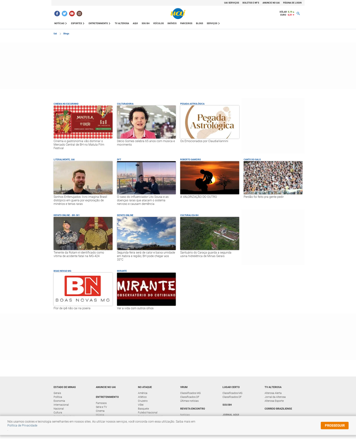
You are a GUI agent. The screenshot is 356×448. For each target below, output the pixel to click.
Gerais (57, 393)
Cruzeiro (143, 400)
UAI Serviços (231, 2)
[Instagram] (79, 13)
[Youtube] (72, 13)
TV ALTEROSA (122, 23)
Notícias (185, 414)
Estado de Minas (65, 387)
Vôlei (141, 404)
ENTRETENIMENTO (98, 23)
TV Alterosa (273, 387)
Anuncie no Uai (271, 2)
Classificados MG (232, 393)
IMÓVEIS (172, 23)
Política (58, 396)
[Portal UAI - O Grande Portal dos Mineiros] (178, 13)
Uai (55, 33)
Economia (59, 400)
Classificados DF (189, 396)
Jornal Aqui (230, 414)
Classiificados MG (190, 393)
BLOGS (199, 23)
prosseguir (335, 425)
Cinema (100, 410)
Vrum (183, 387)
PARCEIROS (186, 23)
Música (100, 414)
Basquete (143, 408)
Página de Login (292, 2)
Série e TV (101, 406)
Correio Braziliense (278, 408)
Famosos (101, 403)
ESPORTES (76, 23)
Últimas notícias (189, 400)
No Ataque (145, 387)
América (142, 393)
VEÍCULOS (158, 23)
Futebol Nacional (147, 412)
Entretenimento (107, 396)
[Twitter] (64, 13)
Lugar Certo (231, 387)
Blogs (66, 33)
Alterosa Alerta (273, 393)
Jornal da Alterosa (275, 396)
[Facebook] (57, 13)
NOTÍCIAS (59, 23)
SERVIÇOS (212, 23)
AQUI (135, 23)
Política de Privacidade (22, 425)
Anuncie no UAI (106, 387)
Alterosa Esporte (274, 400)
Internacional (61, 404)
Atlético (142, 396)
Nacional (59, 408)
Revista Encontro (192, 408)
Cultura (58, 412)
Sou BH (145, 23)
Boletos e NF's (251, 2)
